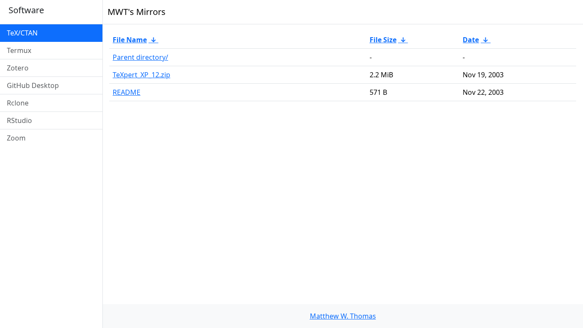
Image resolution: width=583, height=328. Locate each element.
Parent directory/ (140, 57)
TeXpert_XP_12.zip (141, 74)
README (126, 92)
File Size (383, 39)
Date (471, 39)
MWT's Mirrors (137, 12)
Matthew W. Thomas (343, 316)
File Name (130, 39)
